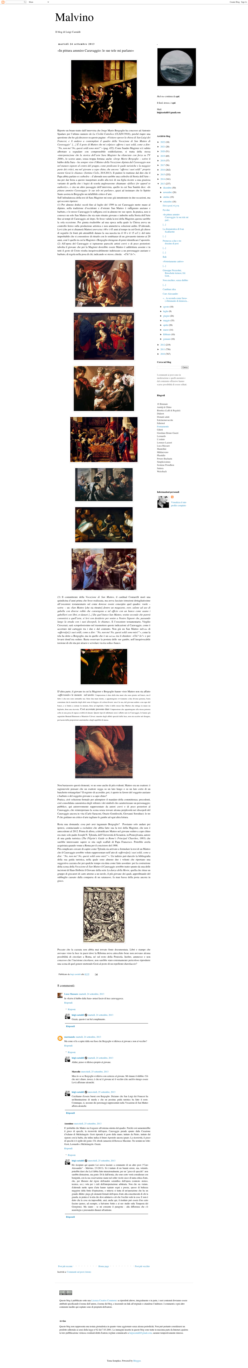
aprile (166, 324)
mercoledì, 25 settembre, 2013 (94, 1071)
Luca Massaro (71, 993)
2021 (163, 146)
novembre (168, 192)
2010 (163, 353)
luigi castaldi (78, 1014)
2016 (163, 169)
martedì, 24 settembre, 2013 (91, 993)
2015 (163, 174)
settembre (167, 201)
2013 (163, 183)
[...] (164, 224)
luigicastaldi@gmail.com (140, 1332)
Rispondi (68, 1002)
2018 (163, 160)
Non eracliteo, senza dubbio (175, 280)
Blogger (137, 1360)
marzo (166, 329)
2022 (163, 141)
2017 (163, 165)
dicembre (167, 187)
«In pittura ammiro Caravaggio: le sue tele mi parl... (175, 217)
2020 (163, 151)
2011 (163, 349)
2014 (163, 178)
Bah (164, 256)
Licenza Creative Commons (104, 1300)
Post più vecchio (142, 1266)
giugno (166, 315)
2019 (163, 155)
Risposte (72, 1009)
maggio (166, 320)
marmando (69, 1036)
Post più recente (65, 1266)
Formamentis (163, 426)
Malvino (74, 16)
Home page (103, 1266)
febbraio (167, 334)
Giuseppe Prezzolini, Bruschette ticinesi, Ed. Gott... (174, 273)
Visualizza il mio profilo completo (178, 504)
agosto (166, 306)
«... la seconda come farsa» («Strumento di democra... (175, 299)
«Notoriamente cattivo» (173, 261)
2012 (163, 344)
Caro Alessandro (170, 293)
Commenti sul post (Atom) (79, 1271)
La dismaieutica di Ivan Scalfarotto (173, 230)
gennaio (167, 338)
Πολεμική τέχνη (171, 205)
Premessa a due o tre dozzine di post (172, 242)
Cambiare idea (169, 289)
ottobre (166, 196)
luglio (166, 311)
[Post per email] (96, 974)
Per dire (166, 209)
